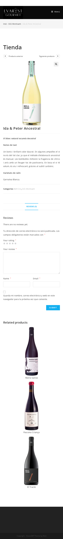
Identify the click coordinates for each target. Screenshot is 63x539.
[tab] (31, 206)
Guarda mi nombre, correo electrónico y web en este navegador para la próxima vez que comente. (29, 297)
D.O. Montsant (14, 24)
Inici (5, 24)
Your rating (9, 240)
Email (36, 278)
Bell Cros (17, 189)
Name (7, 278)
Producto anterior (16, 56)
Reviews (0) (31, 206)
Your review (10, 249)
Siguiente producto (47, 56)
